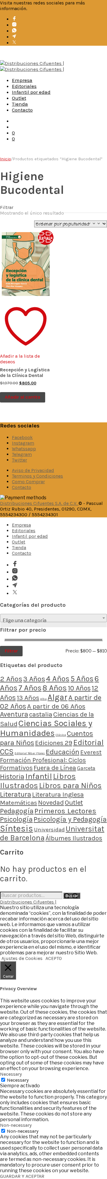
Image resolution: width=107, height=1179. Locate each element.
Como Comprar (28, 481)
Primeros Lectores (65, 810)
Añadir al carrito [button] (22, 397)
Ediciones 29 (53, 743)
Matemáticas (18, 802)
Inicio (5, 158)
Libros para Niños (70, 785)
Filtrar (11, 651)
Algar (57, 697)
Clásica (61, 735)
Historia (12, 776)
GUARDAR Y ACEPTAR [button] (22, 1176)
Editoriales (24, 86)
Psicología (16, 819)
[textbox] (53, 620)
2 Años (11, 678)
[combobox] (53, 618)
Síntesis (16, 828)
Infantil (38, 776)
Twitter (19, 460)
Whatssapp (24, 448)
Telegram (22, 454)
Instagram (23, 443)
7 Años (30, 687)
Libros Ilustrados (38, 781)
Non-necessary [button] (16, 1125)
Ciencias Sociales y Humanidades (46, 728)
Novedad (51, 802)
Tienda (20, 104)
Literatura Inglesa (58, 794)
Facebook (22, 437)
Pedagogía (17, 811)
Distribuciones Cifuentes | (28, 902)
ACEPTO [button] (53, 958)
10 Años (79, 688)
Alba (43, 699)
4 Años (58, 678)
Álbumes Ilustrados (73, 838)
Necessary (18, 1080)
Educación (62, 751)
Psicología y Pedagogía (70, 819)
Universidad (49, 829)
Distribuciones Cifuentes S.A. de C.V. (39, 503)
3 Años (34, 678)
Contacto (22, 110)
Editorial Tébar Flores (30, 753)
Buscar (72, 895)
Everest (91, 752)
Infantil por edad (31, 92)
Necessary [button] (11, 1074)
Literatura (15, 794)
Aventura (14, 714)
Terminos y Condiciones (37, 476)
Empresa (22, 80)
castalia (40, 714)
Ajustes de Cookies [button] (22, 958)
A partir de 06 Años (56, 706)
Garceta (86, 768)
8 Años (55, 687)
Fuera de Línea (55, 768)
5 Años (82, 678)
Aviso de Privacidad (33, 470)
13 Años (28, 698)
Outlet (19, 98)
